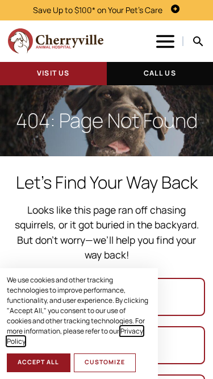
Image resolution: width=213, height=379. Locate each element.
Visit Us (53, 73)
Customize (105, 362)
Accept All (38, 362)
